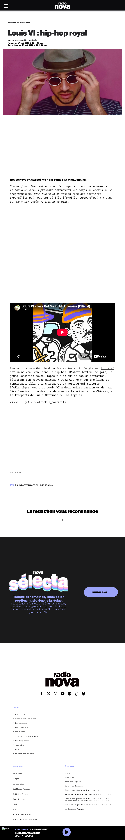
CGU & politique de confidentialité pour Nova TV (88, 805)
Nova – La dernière (74, 786)
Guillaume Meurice (21, 789)
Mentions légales (73, 782)
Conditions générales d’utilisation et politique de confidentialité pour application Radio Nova (88, 800)
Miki (15, 804)
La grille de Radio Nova (26, 736)
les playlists (21, 727)
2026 (15, 809)
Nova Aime (17, 774)
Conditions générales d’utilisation (81, 790)
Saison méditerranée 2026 (25, 820)
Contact (68, 773)
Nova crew (69, 778)
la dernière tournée (24, 754)
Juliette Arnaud (20, 794)
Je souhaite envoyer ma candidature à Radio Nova (88, 794)
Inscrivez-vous (99, 591)
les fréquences (22, 741)
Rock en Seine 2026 (22, 814)
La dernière (18, 784)
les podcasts (21, 723)
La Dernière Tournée (74, 809)
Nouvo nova (15, 472)
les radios (20, 714)
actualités (20, 732)
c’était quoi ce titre (25, 719)
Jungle (16, 779)
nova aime (19, 745)
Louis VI (107, 368)
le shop (18, 749)
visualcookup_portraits (48, 402)
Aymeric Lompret (20, 799)
